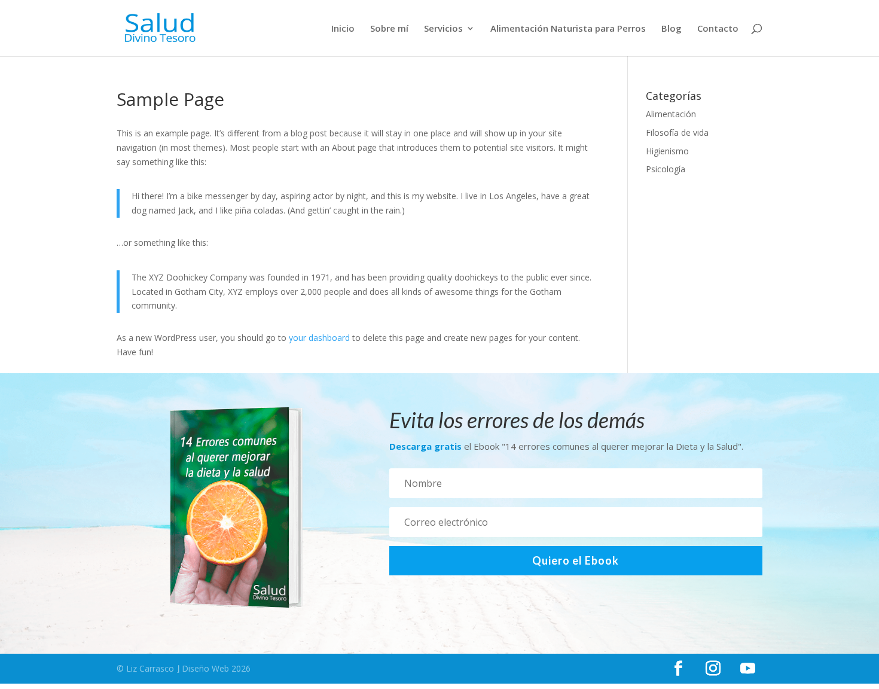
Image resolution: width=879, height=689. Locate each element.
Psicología (665, 169)
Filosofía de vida (677, 132)
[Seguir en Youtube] (747, 669)
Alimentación (671, 114)
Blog (671, 29)
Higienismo (667, 151)
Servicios (443, 29)
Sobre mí (389, 29)
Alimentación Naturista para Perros (568, 29)
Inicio (343, 29)
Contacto (717, 29)
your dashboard (319, 337)
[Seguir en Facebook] (678, 669)
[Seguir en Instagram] (713, 669)
